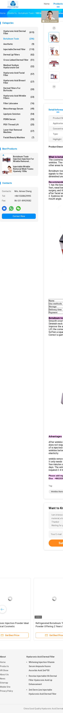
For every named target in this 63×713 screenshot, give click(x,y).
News (2, 678)
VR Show (4, 670)
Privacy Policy (6, 691)
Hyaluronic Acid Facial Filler (18, 74)
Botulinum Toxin (18, 39)
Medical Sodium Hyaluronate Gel (18, 66)
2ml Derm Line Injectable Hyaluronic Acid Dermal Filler (42, 692)
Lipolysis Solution (18, 114)
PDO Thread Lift (18, 124)
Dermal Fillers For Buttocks (18, 89)
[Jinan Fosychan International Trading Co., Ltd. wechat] (18, 208)
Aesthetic (18, 44)
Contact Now (19, 216)
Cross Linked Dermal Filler (18, 60)
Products (4, 666)
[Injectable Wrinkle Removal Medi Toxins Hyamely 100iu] (7, 169)
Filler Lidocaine (18, 103)
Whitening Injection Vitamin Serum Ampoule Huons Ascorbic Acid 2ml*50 (42, 666)
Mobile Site (5, 687)
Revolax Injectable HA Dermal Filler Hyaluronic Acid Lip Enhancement (43, 680)
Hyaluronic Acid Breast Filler (18, 81)
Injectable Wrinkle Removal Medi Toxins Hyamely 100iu (23, 168)
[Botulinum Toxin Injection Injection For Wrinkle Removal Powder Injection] (7, 159)
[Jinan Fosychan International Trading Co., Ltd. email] (4, 208)
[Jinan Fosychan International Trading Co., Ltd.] (13, 4)
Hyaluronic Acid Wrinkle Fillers (18, 97)
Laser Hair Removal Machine (18, 131)
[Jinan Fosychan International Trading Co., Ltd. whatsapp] (11, 208)
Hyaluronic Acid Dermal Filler (18, 32)
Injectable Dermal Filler (18, 49)
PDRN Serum (18, 119)
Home (3, 662)
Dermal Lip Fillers (18, 54)
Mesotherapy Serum (18, 109)
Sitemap (4, 683)
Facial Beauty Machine (18, 137)
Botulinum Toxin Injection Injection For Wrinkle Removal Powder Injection (23, 158)
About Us (4, 674)
